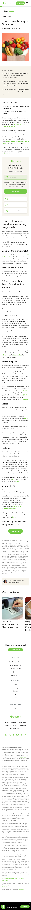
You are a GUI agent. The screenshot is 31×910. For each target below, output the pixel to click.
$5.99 (10, 422)
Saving (11, 11)
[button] (25, 735)
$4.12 (25, 391)
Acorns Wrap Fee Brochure (8, 878)
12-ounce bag (17, 355)
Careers (15, 691)
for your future (15, 662)
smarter (15, 675)
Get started (15, 191)
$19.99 (4, 515)
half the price (6, 355)
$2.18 (25, 395)
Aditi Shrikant (6, 28)
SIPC (25, 757)
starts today (15, 665)
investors (15, 672)
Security (15, 688)
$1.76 (10, 388)
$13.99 (14, 517)
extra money (15, 668)
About (15, 684)
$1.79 (14, 479)
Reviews (15, 698)
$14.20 (25, 399)
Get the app (20, 3)
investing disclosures (6, 761)
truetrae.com (6, 154)
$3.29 (17, 481)
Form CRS (17, 878)
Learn (15, 708)
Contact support (15, 649)
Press (15, 694)
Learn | (6, 11)
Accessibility (21, 889)
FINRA (21, 757)
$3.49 (26, 418)
